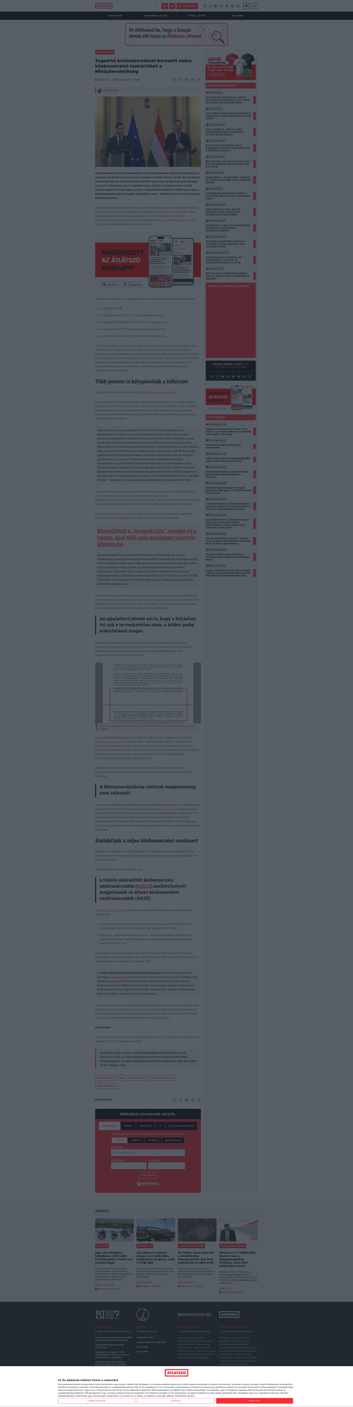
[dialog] (176, 1386)
